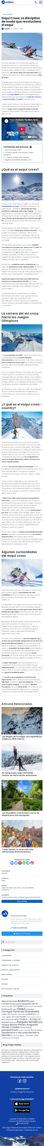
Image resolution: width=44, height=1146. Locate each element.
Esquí (3, 880)
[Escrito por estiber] (3, 29)
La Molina (29, 1014)
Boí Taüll (13, 1006)
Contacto (13, 1092)
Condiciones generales (14, 1130)
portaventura (10, 1030)
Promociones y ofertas (10, 989)
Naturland (38, 1017)
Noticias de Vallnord (12, 1020)
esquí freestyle (9, 99)
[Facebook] (12, 863)
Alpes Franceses (9, 1001)
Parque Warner (9, 1024)
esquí (17, 206)
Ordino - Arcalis (28, 1019)
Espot (15, 1009)
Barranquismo (6, 1006)
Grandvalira (32, 1011)
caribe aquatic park (30, 1006)
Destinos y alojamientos (11, 970)
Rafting (39, 1030)
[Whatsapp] (24, 863)
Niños (3, 1020)
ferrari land (30, 1009)
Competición (7, 955)
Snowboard (15, 1036)
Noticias (4, 873)
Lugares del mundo (12, 1017)
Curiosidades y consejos (11, 960)
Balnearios (17, 1004)
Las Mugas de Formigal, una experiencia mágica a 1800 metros (22, 737)
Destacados (7, 1009)
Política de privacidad (18, 1128)
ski (17, 252)
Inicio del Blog (22, 901)
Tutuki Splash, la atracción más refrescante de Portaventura (17, 850)
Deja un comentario (23, 934)
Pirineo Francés (26, 1027)
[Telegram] (28, 863)
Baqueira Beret (30, 1003)
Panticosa (12, 1022)
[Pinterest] (20, 863)
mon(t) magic (31, 1017)
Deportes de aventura (10, 965)
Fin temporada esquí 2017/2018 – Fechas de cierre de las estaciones (19, 774)
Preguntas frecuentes (26, 1092)
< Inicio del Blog (7, 14)
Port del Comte (22, 1030)
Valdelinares (6, 1038)
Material (5, 979)
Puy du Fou (32, 1030)
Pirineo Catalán (11, 1027)
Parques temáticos (29, 1022)
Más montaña (7, 974)
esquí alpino (14, 94)
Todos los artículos (19, 928)
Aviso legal (6, 1128)
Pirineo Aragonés (28, 1024)
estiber (8, 29)
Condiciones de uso (31, 1130)
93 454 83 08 (23, 1123)
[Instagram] (32, 863)
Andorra (23, 1001)
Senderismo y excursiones (17, 1032)
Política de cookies (34, 1128)
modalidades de (8, 206)
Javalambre (21, 1014)
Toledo (36, 1036)
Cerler (39, 1006)
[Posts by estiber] (5, 913)
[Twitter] (16, 863)
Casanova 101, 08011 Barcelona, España (22, 1121)
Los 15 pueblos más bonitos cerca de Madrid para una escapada (20, 814)
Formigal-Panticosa (13, 1011)
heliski (20, 99)
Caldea (20, 1006)
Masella (22, 1017)
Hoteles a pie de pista (9, 1014)
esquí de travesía (34, 97)
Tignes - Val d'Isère (26, 1035)
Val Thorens (14, 1038)
